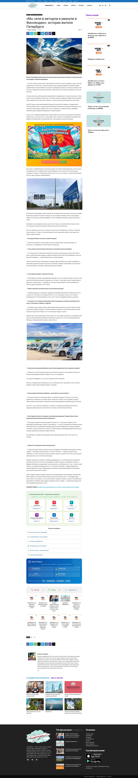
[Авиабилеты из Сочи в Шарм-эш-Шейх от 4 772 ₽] (65, 618)
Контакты (109, 776)
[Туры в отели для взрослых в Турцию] (99, 121)
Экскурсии (88, 737)
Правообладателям (101, 776)
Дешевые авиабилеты (71, 741)
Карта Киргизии (90, 744)
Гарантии (76, 1)
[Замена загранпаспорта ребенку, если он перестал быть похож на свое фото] (54, 598)
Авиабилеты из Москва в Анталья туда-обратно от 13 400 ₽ (97, 35)
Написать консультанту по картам (51, 161)
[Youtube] (105, 5)
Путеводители (90, 739)
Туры (58, 5)
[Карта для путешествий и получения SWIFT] (35, 687)
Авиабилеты (49, 5)
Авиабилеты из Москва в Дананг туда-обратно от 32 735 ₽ (76, 606)
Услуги (81, 5)
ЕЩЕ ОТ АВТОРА (57, 678)
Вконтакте (39, 1)
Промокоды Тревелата (92, 745)
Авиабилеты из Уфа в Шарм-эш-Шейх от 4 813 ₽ (31, 624)
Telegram (45, 1)
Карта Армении (90, 742)
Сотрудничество (57, 1)
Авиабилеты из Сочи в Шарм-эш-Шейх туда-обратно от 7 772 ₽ (96, 83)
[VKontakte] (103, 5)
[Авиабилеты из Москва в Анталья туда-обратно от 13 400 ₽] (99, 24)
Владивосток (48, 711)
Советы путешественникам (36, 14)
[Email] (39, 33)
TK (34, 637)
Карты (73, 5)
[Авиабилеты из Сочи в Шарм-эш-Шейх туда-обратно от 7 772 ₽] (99, 72)
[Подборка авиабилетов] (99, 50)
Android (68, 581)
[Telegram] (100, 5)
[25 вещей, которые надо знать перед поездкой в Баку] (54, 687)
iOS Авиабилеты (50, 581)
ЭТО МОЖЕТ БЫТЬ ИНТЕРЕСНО (37, 678)
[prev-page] (27, 716)
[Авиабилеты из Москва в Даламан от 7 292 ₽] (31, 598)
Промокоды (89, 735)
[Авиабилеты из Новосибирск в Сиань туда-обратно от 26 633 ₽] (43, 618)
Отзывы (70, 1)
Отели (65, 5)
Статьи (89, 5)
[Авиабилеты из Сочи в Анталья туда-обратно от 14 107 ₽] (76, 618)
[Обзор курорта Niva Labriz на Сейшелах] (35, 704)
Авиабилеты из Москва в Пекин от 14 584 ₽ (42, 604)
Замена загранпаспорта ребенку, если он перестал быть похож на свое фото (72, 735)
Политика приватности (89, 776)
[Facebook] (28, 33)
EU (31, 637)
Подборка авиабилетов (96, 59)
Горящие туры (90, 734)
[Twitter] (31, 33)
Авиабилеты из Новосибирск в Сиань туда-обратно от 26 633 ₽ (43, 626)
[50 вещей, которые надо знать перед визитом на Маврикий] (60, 759)
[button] (110, 5)
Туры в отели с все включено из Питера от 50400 (98, 107)
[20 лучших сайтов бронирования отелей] (73, 687)
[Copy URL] (53, 33)
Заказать (64, 161)
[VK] (46, 33)
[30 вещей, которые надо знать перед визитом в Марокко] (60, 766)
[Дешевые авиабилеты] (65, 598)
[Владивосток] (54, 704)
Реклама (51, 1)
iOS (43, 581)
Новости (28, 14)
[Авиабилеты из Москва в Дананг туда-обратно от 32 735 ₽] (76, 598)
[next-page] (30, 716)
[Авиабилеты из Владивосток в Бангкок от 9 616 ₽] (54, 618)
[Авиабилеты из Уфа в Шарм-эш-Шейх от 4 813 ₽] (31, 618)
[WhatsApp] (35, 33)
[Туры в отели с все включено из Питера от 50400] (99, 97)
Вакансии (65, 1)
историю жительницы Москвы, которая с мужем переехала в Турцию (58, 487)
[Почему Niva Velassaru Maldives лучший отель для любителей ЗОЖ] (73, 704)
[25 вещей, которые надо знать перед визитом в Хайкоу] (60, 751)
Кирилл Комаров (32, 29)
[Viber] (50, 33)
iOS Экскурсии (60, 581)
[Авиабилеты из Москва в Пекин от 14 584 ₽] (43, 598)
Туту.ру (88, 740)
